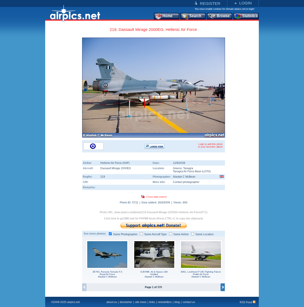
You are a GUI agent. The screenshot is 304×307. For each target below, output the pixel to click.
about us (111, 302)
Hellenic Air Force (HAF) (115, 163)
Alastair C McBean (184, 176)
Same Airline (181, 234)
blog (177, 302)
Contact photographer (186, 182)
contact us (189, 302)
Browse (223, 16)
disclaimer (126, 302)
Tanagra (188, 168)
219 (102, 176)
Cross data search (156, 196)
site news (140, 302)
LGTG (206, 171)
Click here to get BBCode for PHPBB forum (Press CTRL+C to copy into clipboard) (153, 218)
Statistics (250, 16)
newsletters (165, 302)
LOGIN (245, 3)
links (152, 302)
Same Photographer (125, 234)
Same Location (204, 234)
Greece (177, 168)
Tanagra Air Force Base (187, 171)
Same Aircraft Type (155, 234)
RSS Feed (246, 302)
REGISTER (210, 3)
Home (167, 16)
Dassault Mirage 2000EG (115, 168)
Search (195, 16)
